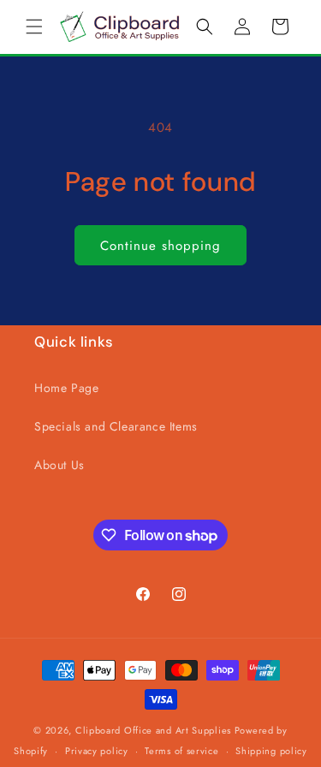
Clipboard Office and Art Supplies (153, 730)
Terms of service (181, 751)
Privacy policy (96, 751)
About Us (59, 464)
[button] (34, 26)
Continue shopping (160, 245)
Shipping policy (271, 751)
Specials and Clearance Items (116, 426)
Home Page (66, 387)
